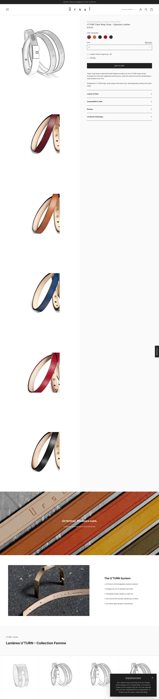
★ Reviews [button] (157, 351)
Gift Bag (92, 58)
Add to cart (119, 66)
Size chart (148, 42)
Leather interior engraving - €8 (101, 54)
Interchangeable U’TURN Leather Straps (104, 21)
